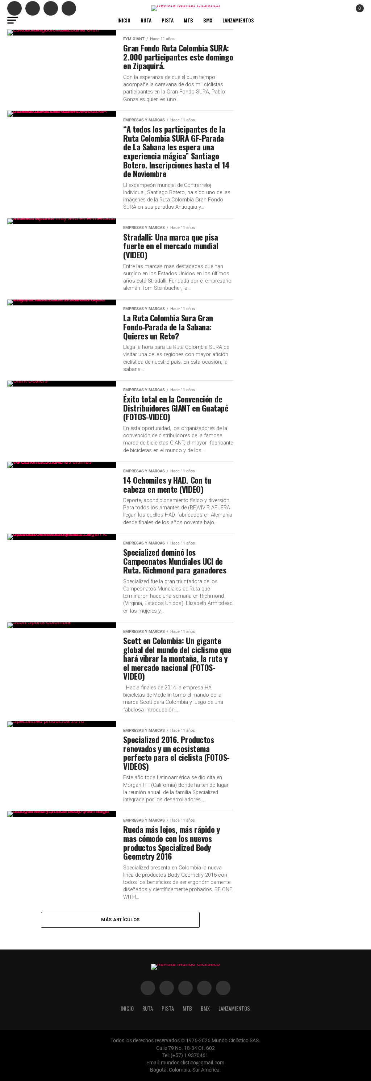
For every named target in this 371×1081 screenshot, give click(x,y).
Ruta (146, 20)
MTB (188, 20)
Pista (168, 20)
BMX (207, 20)
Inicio (123, 20)
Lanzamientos (238, 20)
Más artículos (120, 919)
